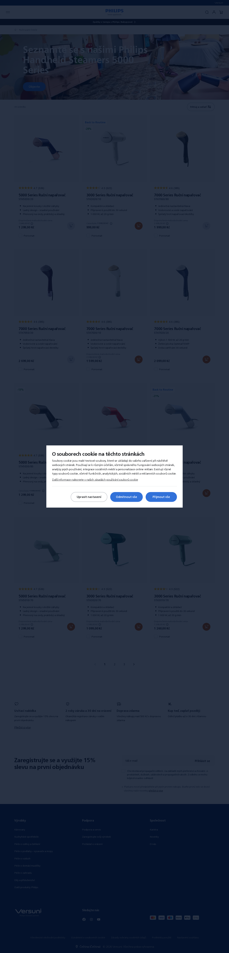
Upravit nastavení (89, 496)
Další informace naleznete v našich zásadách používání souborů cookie (95, 479)
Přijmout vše (161, 496)
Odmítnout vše (126, 496)
